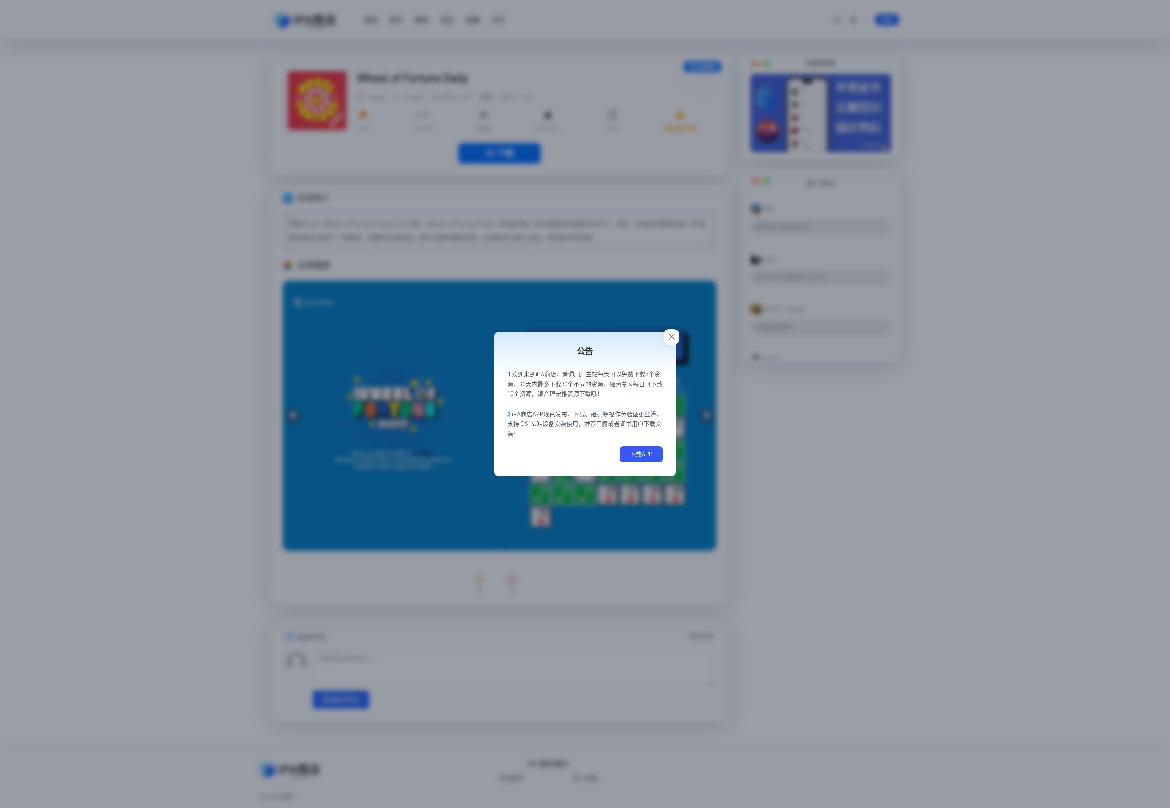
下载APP (641, 453)
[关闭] (671, 337)
